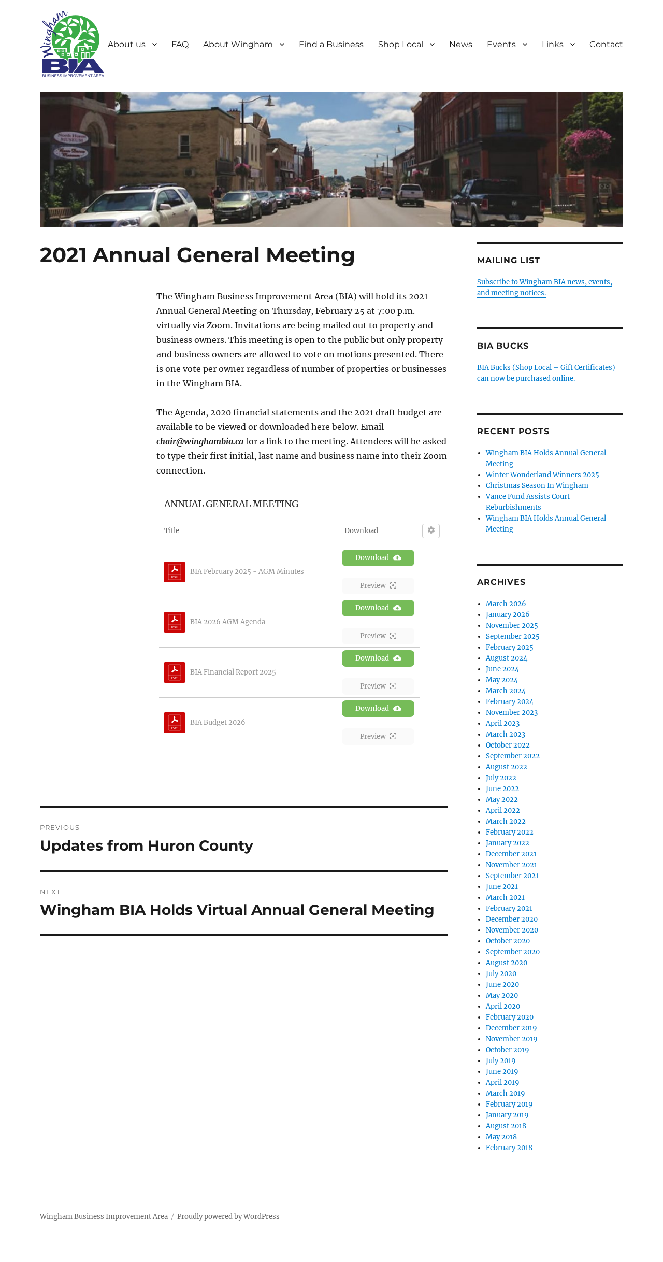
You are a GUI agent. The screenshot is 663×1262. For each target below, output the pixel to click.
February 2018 (509, 1147)
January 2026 (508, 614)
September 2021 (512, 875)
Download (372, 557)
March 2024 (506, 690)
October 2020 (508, 941)
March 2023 (505, 734)
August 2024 (506, 658)
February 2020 (510, 1017)
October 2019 (507, 1049)
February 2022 (510, 832)
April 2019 (503, 1082)
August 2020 (506, 962)
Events (501, 44)
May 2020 (502, 995)
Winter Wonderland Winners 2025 (542, 474)
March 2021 (505, 897)
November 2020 (512, 930)
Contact (606, 44)
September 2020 (513, 952)
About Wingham (238, 44)
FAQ (180, 44)
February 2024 (510, 701)
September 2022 (513, 756)
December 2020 (512, 919)
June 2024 (502, 669)
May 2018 (501, 1136)
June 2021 (502, 886)
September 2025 (513, 636)
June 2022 (502, 788)
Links (553, 44)
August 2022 (506, 767)
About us (127, 44)
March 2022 (506, 821)
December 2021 (511, 854)
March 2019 (505, 1093)
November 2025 (512, 625)
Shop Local (400, 44)
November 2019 (512, 1039)
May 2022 (502, 799)
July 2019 (501, 1060)
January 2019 (507, 1115)
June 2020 (502, 984)
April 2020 (503, 1006)
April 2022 (503, 810)
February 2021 (509, 908)
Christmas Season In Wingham (537, 485)
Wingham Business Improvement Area (104, 1216)
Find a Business (331, 44)
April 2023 (503, 723)
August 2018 (506, 1126)
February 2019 (509, 1104)
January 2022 (507, 843)
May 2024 (502, 680)
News (460, 44)
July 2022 (501, 777)
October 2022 (508, 745)
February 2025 (510, 647)
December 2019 (511, 1028)
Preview (373, 585)
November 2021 (511, 865)
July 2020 (501, 973)
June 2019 (502, 1071)
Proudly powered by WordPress (228, 1216)
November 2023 (512, 712)
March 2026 (506, 603)
